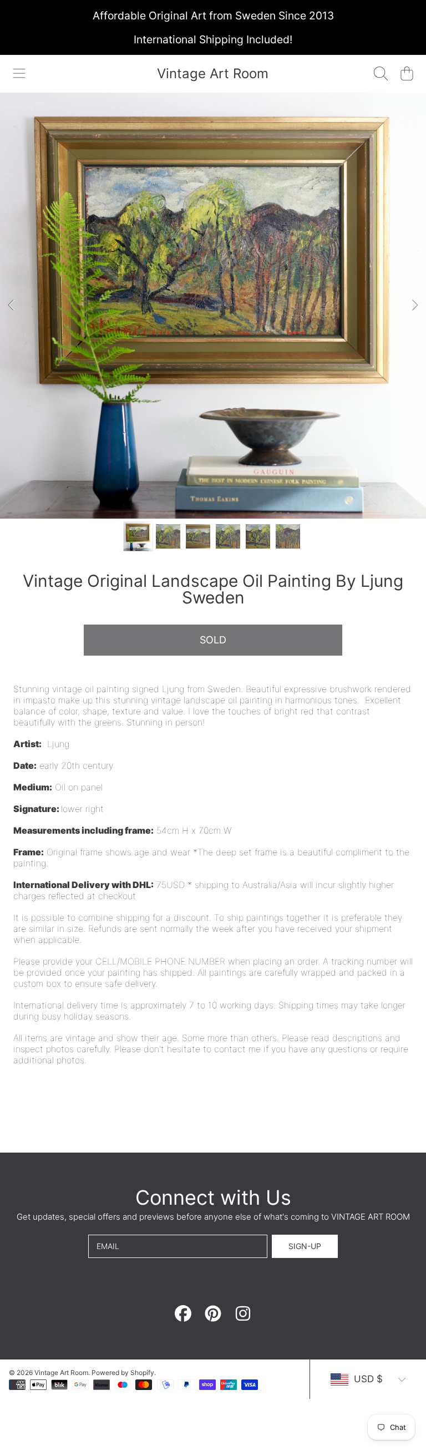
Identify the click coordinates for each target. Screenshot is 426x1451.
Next (414, 305)
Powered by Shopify (123, 1372)
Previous (11, 305)
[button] (19, 74)
